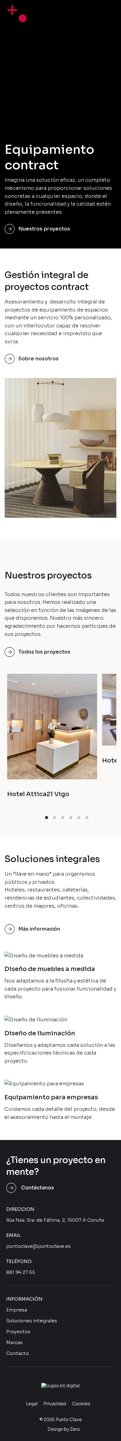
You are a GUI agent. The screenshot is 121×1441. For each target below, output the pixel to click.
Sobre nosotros (38, 358)
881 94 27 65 (20, 1272)
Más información (39, 929)
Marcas (14, 1342)
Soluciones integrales (31, 1321)
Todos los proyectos (44, 652)
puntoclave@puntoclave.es (38, 1246)
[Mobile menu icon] (103, 11)
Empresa (16, 1310)
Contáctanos (37, 1187)
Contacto (17, 1353)
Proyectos (18, 1331)
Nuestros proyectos (44, 229)
